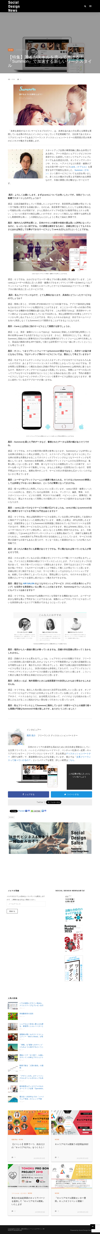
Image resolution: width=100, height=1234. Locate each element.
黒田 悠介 (31, 735)
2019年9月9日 (40, 1212)
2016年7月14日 (21, 50)
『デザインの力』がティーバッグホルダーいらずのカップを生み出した (31, 1077)
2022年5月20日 (83, 1158)
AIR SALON (28, 583)
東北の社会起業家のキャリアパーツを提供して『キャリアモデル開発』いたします (28, 1201)
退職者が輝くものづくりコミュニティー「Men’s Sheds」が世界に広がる (31, 1035)
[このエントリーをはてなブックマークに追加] (29, 811)
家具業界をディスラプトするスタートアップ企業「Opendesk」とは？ (32, 1087)
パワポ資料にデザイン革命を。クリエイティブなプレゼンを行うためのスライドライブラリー (31, 1004)
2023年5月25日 (39, 1158)
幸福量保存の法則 (26, 1014)
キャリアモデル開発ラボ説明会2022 (71, 1144)
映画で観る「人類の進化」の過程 (31, 1067)
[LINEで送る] (35, 811)
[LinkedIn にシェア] (43, 811)
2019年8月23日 (83, 1212)
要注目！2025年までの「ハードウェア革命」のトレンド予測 (32, 1098)
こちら (71, 760)
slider (12, 817)
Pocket (21, 811)
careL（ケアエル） (79, 167)
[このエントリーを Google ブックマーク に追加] (26, 811)
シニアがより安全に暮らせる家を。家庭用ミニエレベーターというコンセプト (31, 1025)
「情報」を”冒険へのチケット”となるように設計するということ (31, 1046)
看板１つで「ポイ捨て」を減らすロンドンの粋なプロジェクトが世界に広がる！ (31, 1056)
